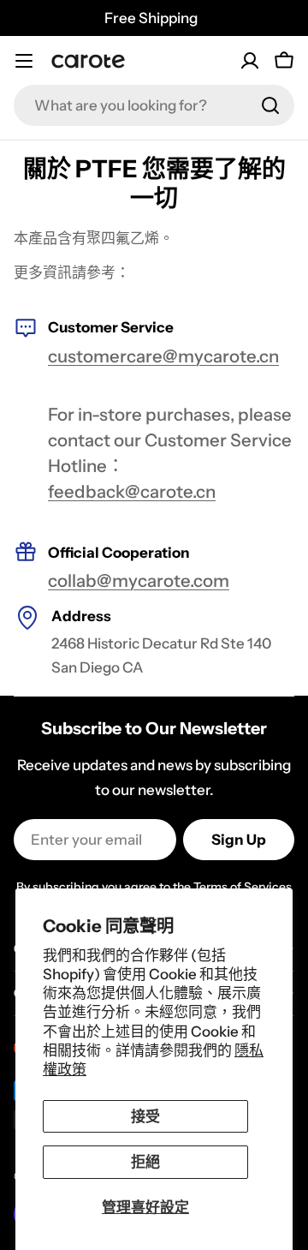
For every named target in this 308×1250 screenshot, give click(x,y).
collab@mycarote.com (138, 580)
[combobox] (154, 105)
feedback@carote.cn (132, 491)
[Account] (250, 61)
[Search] (270, 105)
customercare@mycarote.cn (163, 356)
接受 (145, 1116)
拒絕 (145, 1161)
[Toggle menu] (24, 61)
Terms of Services (242, 886)
